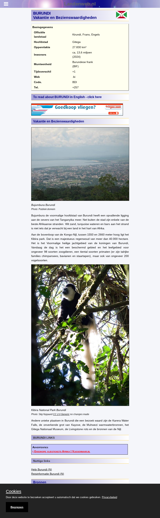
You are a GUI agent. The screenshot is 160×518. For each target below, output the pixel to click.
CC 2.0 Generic (61, 414)
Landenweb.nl (80, 3)
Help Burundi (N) (41, 469)
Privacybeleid (109, 497)
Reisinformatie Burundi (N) (47, 473)
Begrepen (17, 507)
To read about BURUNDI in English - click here (67, 97)
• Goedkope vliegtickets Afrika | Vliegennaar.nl (61, 451)
